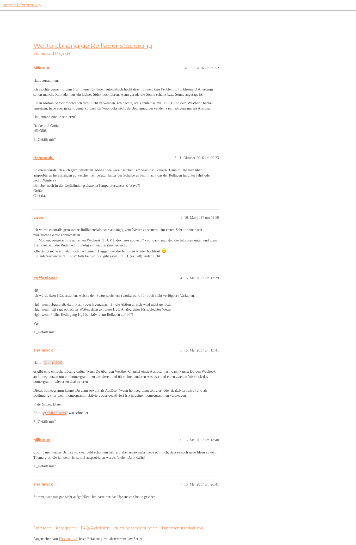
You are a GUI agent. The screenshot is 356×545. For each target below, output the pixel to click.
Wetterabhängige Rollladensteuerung (92, 46)
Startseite (42, 528)
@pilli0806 (53, 362)
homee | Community (22, 5)
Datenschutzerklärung (182, 528)
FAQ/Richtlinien (95, 528)
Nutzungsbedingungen (135, 528)
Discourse (68, 538)
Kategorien (66, 528)
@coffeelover (54, 413)
